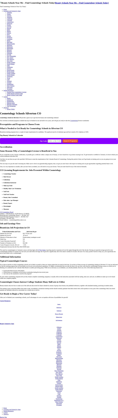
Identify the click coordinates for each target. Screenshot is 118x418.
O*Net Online (42, 250)
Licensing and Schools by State (12, 11)
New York (10, 61)
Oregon (9, 68)
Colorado (9, 20)
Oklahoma (10, 67)
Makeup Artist (11, 103)
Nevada (9, 54)
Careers (5, 96)
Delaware (9, 23)
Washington (10, 84)
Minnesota (10, 47)
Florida (9, 25)
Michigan (9, 45)
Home (5, 9)
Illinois (9, 31)
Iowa (8, 34)
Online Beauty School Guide (15, 93)
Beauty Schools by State (7, 323)
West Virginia (10, 86)
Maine (8, 40)
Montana (9, 51)
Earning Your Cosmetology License (16, 92)
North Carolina (11, 62)
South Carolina (11, 73)
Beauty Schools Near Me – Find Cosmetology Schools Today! (82, 3)
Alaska (9, 14)
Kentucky (9, 37)
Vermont (9, 81)
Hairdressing (10, 101)
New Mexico (10, 59)
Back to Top (3, 417)
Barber (9, 98)
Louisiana (9, 39)
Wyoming (9, 89)
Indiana (9, 33)
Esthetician (10, 100)
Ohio (8, 65)
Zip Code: (43, 141)
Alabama (9, 12)
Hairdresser (59, 307)
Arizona (9, 15)
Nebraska (9, 53)
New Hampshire (11, 56)
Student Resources (8, 90)
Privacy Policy (11, 109)
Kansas (9, 36)
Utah (8, 79)
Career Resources (5, 301)
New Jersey (10, 58)
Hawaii (9, 28)
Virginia (9, 82)
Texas (8, 78)
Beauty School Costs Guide (14, 95)
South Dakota (10, 75)
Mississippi (10, 48)
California (9, 19)
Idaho (8, 29)
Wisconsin (10, 87)
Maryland (9, 42)
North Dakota (10, 64)
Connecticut (10, 22)
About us (5, 107)
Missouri (9, 50)
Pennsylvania (10, 70)
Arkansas (9, 17)
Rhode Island (10, 72)
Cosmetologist (74, 120)
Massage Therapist (12, 104)
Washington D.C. (59, 400)
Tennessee (10, 76)
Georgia (9, 26)
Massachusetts (11, 43)
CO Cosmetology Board (6, 212)
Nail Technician (11, 106)
